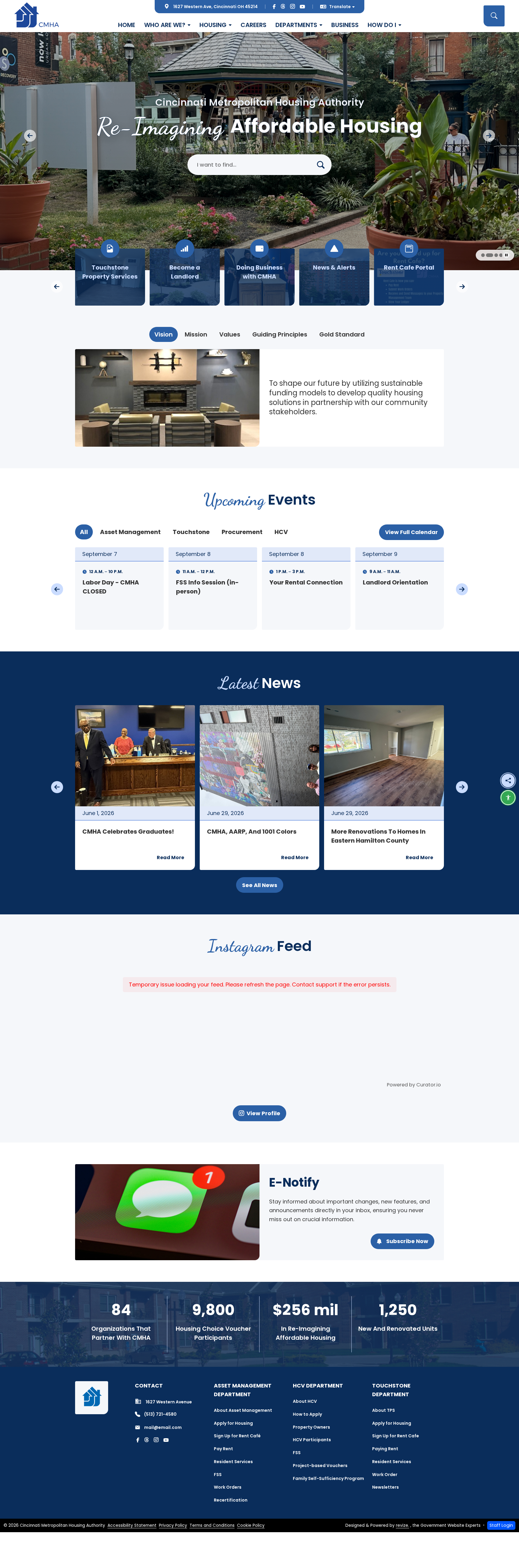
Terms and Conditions (212, 1525)
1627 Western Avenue (169, 1402)
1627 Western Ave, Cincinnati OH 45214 (215, 7)
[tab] (163, 334)
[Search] (323, 164)
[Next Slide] (489, 136)
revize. (402, 1525)
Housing (212, 25)
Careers (253, 25)
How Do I (382, 25)
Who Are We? (164, 25)
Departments (296, 25)
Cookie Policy (251, 1525)
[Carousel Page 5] (492, 255)
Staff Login (501, 1525)
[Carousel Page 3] (482, 255)
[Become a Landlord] (334, 277)
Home (126, 25)
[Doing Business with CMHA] (409, 277)
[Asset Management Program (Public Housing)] (110, 277)
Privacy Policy (173, 1525)
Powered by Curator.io (414, 1084)
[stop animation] (506, 255)
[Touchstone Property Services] (260, 277)
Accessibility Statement (132, 1525)
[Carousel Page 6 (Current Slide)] (498, 255)
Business (345, 25)
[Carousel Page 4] (487, 255)
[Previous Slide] (30, 136)
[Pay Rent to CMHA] (185, 277)
